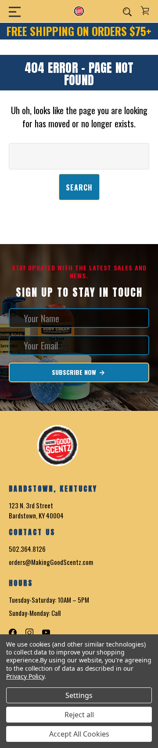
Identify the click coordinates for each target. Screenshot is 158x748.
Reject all (79, 714)
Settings (79, 695)
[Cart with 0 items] (144, 10)
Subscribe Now (75, 372)
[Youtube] (46, 633)
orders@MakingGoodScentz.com (51, 562)
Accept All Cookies (79, 734)
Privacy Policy (25, 676)
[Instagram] (29, 633)
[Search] (127, 11)
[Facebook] (13, 633)
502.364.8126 (27, 549)
